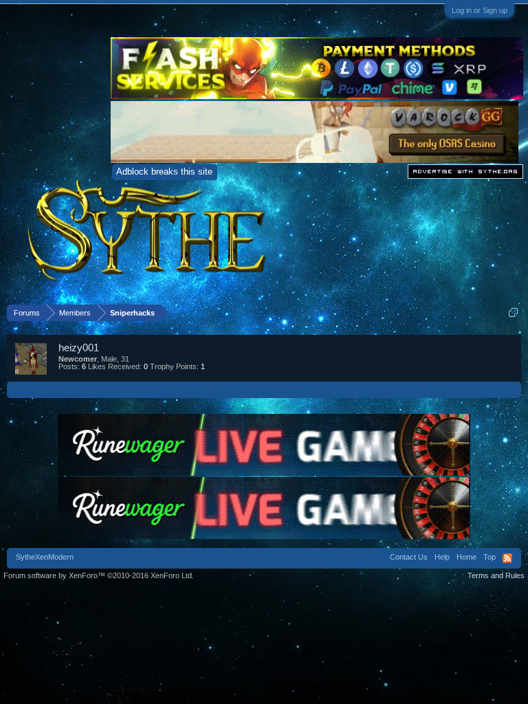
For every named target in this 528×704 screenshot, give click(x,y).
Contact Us (409, 557)
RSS (507, 558)
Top (489, 557)
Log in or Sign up (479, 10)
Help (442, 557)
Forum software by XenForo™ (98, 575)
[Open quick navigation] (513, 312)
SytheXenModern (45, 557)
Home (466, 557)
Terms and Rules (496, 575)
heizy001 (78, 347)
